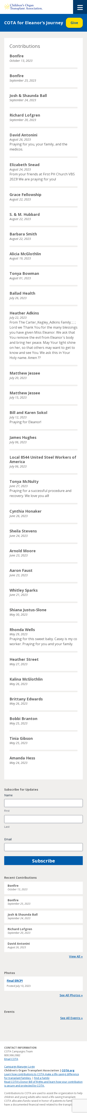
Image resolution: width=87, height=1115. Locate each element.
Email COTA (11, 1059)
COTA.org (68, 1070)
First (7, 811)
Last (7, 827)
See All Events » (71, 1018)
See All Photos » (71, 995)
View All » (76, 956)
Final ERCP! (15, 981)
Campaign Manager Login (19, 1066)
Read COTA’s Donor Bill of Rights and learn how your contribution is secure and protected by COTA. (43, 1083)
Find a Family (41, 1078)
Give (74, 22)
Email (8, 839)
